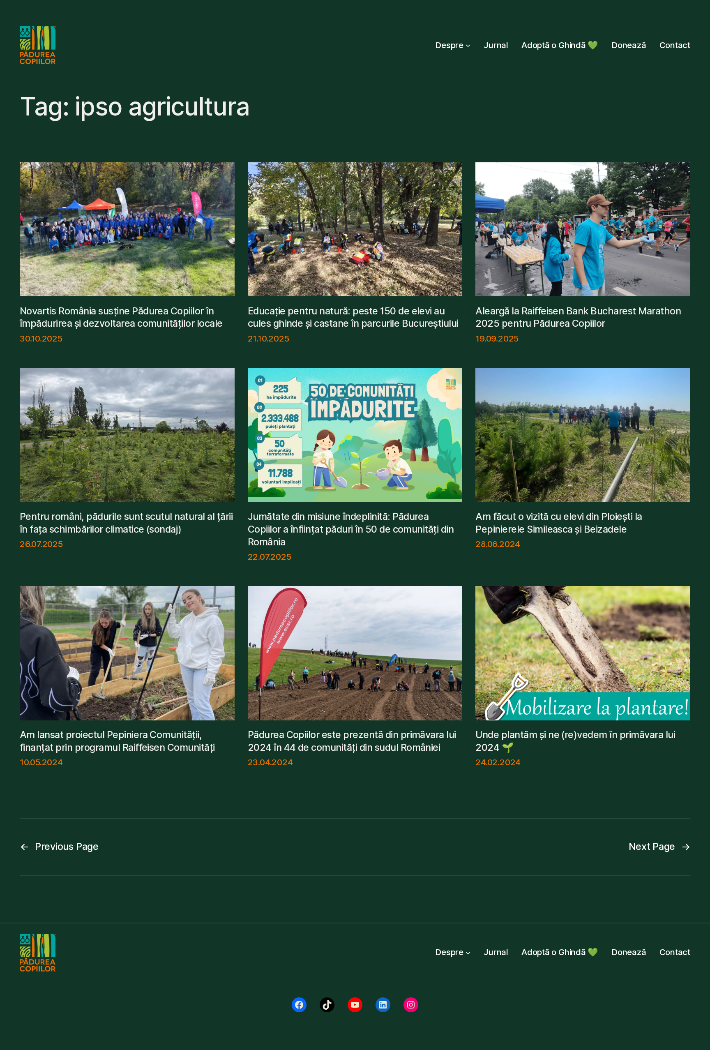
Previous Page (59, 846)
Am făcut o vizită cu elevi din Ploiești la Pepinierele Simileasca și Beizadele (558, 522)
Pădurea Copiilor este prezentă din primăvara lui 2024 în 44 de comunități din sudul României (352, 741)
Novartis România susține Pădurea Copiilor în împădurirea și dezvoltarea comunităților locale (121, 317)
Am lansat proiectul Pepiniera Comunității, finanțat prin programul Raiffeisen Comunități (117, 741)
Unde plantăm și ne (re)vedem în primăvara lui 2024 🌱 (575, 741)
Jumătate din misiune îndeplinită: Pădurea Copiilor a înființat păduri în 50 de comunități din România (351, 528)
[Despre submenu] (468, 45)
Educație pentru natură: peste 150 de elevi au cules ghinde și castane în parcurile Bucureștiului (353, 317)
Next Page (659, 846)
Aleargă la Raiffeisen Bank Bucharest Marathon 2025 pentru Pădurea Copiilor (578, 317)
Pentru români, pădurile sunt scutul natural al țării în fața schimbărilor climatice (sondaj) (126, 522)
